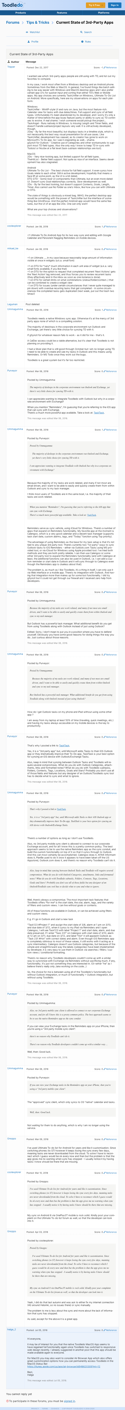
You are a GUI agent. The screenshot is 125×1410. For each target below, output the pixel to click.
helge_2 (11, 1329)
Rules (88, 41)
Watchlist (35, 32)
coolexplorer (14, 225)
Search (88, 32)
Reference (111, 67)
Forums (13, 22)
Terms (45, 1409)
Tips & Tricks (37, 22)
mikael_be (12, 248)
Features (62, 12)
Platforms (103, 12)
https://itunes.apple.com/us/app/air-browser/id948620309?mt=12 (63, 1366)
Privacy (35, 1409)
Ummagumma (15, 309)
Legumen (12, 304)
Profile (34, 41)
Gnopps (11, 1138)
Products (20, 12)
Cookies (55, 1409)
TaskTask (99, 412)
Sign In (115, 5)
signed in (69, 1401)
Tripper (11, 66)
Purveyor (12, 370)
